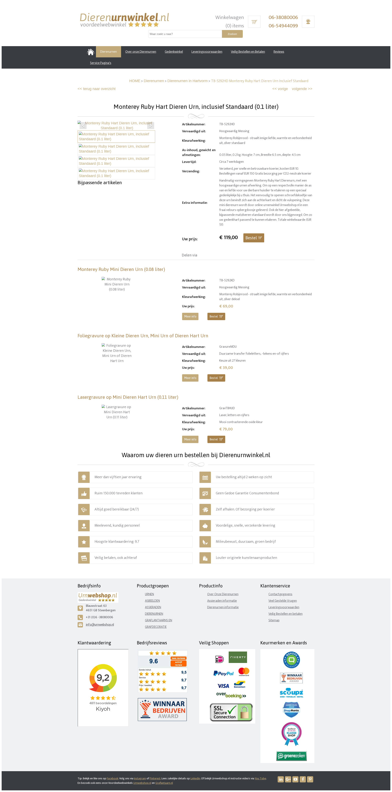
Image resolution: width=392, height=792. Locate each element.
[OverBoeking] (231, 697)
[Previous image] (83, 125)
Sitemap (274, 620)
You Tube (260, 778)
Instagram (140, 778)
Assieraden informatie (222, 601)
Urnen (149, 594)
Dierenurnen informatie (223, 607)
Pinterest (155, 778)
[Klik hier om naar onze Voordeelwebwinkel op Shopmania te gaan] (291, 717)
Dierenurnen (154, 81)
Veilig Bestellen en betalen (285, 614)
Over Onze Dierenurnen (222, 594)
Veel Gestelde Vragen (282, 601)
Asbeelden (152, 601)
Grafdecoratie (156, 627)
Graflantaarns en (158, 620)
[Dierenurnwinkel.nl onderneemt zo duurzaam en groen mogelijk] (291, 760)
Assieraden (153, 607)
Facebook (112, 778)
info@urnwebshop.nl (100, 624)
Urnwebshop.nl (142, 783)
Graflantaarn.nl (164, 783)
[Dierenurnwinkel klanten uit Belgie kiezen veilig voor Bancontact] (239, 687)
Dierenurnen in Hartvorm (187, 81)
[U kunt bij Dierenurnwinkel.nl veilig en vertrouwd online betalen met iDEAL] (219, 662)
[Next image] (150, 125)
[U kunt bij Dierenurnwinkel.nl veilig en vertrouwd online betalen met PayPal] (223, 675)
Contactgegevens (280, 594)
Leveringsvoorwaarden (283, 607)
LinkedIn (195, 778)
